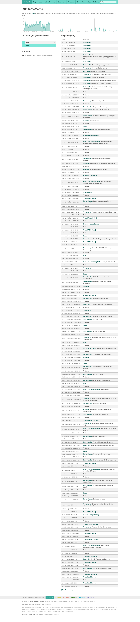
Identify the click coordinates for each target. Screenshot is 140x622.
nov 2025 (37, 55)
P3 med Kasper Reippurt (91, 135)
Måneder (48, 2)
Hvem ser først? (88, 192)
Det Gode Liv (87, 42)
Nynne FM (86, 163)
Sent (84, 256)
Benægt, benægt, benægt (91, 224)
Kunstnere (61, 2)
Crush (85, 127)
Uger (40, 2)
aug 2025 (29, 55)
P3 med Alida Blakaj (89, 198)
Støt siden (25, 614)
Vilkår (30, 614)
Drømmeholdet (87, 110)
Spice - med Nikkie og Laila (91, 141)
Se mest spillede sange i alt (88, 601)
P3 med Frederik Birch (90, 218)
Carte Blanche (87, 107)
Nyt (78, 2)
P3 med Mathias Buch (90, 577)
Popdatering (87, 68)
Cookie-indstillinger (54, 614)
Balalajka (86, 121)
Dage (35, 2)
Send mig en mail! (55, 601)
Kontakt (46, 614)
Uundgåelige (86, 2)
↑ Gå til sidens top (67, 590)
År (54, 2)
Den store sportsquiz (89, 348)
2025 (27, 45)
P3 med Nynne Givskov (90, 524)
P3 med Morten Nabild (90, 175)
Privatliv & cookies (38, 614)
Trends (27, 2)
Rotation (96, 2)
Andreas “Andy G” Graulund (36, 601)
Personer (71, 2)
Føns (33, 13)
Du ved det (86, 304)
